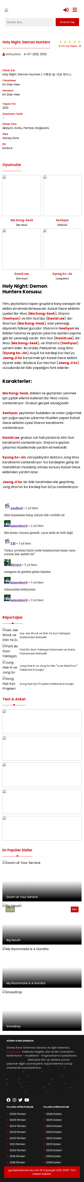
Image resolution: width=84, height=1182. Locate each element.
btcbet (13, 1080)
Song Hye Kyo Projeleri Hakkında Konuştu (47, 684)
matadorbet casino (35, 1084)
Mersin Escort (15, 1092)
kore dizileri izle (53, 1068)
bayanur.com (36, 1092)
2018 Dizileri (53, 1162)
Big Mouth (14, 940)
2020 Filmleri (18, 1150)
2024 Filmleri (18, 1126)
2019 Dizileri (53, 1156)
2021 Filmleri (17, 1144)
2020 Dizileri (54, 1150)
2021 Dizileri (53, 1144)
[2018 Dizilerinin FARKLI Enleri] (42, 775)
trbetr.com (13, 1088)
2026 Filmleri (18, 1114)
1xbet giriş (57, 1084)
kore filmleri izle (17, 1060)
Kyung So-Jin (15, 353)
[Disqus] (42, 552)
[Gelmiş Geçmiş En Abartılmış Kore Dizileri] (42, 748)
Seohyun (11, 318)
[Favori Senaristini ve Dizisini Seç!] (42, 721)
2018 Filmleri (17, 1162)
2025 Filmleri (18, 1120)
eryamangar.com (57, 1088)
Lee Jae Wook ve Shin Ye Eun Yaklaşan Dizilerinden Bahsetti (45, 635)
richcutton (13, 54)
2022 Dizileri (54, 1138)
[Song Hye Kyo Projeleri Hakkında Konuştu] (10, 688)
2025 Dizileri (54, 1120)
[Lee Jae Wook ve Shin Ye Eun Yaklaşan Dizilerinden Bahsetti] (11, 642)
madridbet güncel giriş (36, 1080)
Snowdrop (14, 1026)
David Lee (56, 318)
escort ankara (32, 1088)
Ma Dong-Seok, (15, 393)
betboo (14, 1084)
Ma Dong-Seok (42, 313)
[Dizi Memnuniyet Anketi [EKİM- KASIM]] (42, 801)
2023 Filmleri (18, 1132)
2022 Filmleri (18, 1138)
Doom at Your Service (22, 897)
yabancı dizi (33, 1072)
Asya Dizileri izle (54, 1072)
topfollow (35, 1076)
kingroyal (70, 1076)
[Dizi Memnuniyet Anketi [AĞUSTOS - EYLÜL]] (42, 828)
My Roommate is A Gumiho (26, 983)
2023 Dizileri (54, 1132)
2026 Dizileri (54, 1114)
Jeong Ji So (12, 358)
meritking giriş (51, 1076)
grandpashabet (64, 1080)
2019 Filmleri (17, 1156)
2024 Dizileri (54, 1126)
